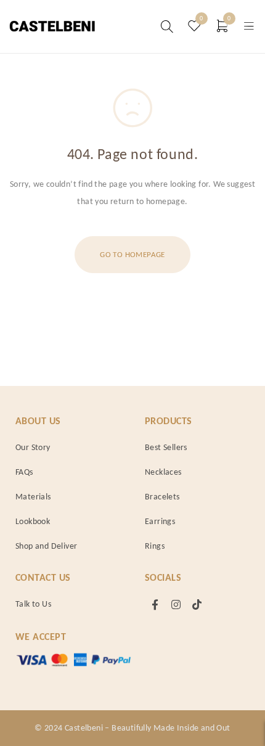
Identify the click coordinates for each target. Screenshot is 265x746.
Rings (155, 546)
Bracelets (162, 496)
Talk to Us (33, 604)
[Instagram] (176, 604)
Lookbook (32, 521)
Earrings (160, 521)
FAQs (24, 472)
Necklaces (163, 472)
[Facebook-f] (155, 604)
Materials (33, 496)
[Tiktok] (197, 604)
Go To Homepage (132, 254)
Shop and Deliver (46, 546)
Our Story (33, 447)
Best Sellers (166, 447)
